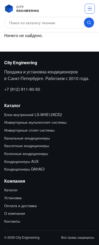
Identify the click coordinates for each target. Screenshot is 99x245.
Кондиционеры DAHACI (24, 169)
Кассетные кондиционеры (26, 145)
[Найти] (89, 23)
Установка (13, 197)
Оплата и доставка (20, 205)
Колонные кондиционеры (26, 153)
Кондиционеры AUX (21, 161)
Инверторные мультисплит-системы (35, 122)
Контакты (12, 221)
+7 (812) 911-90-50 (22, 89)
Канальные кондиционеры (27, 138)
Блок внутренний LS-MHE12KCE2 (33, 114)
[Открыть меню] (90, 9)
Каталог (11, 189)
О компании (14, 213)
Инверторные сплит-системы (29, 130)
